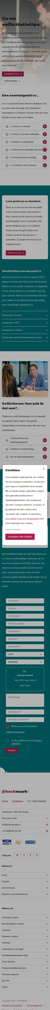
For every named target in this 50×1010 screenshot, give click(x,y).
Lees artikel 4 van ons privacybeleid (22, 519)
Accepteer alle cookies (20, 536)
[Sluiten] (44, 469)
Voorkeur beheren (13, 530)
